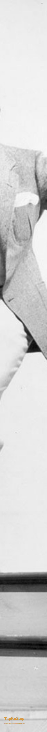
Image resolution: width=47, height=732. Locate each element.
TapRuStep (14, 718)
